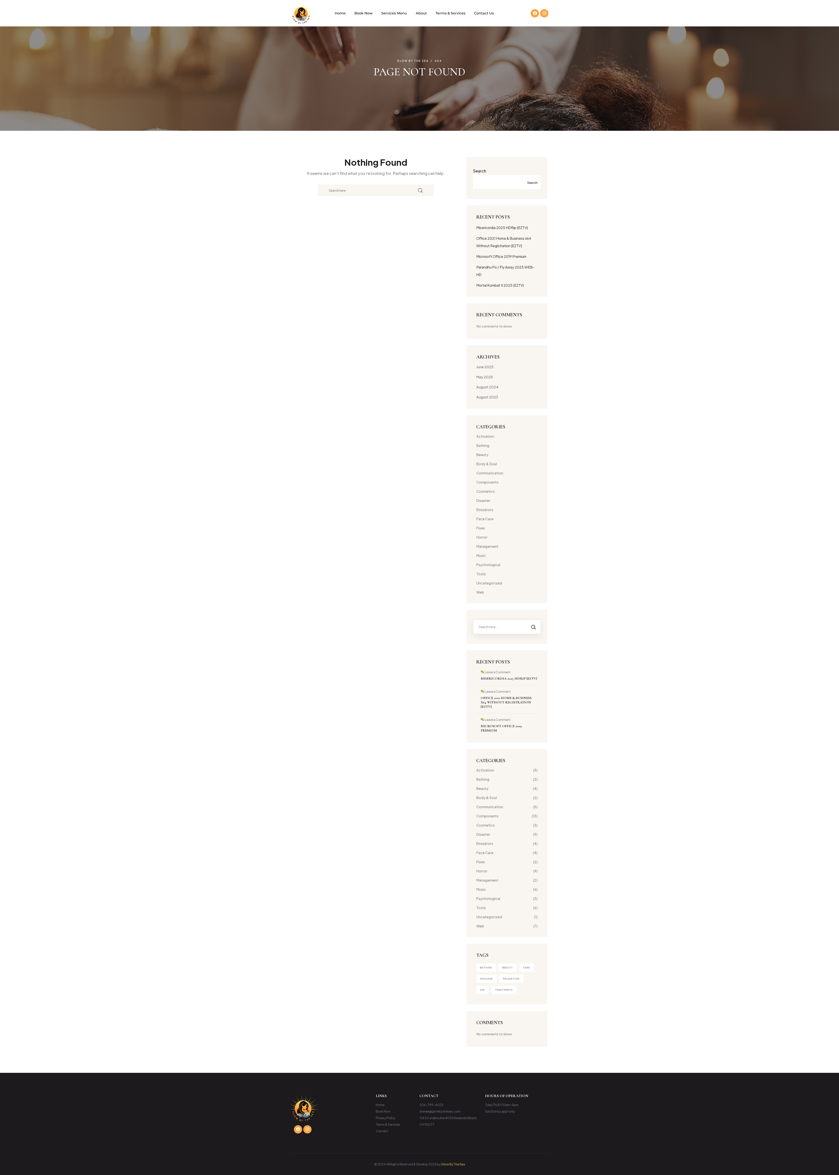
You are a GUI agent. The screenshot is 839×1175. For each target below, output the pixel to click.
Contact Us (484, 13)
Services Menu (394, 13)
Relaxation (511, 978)
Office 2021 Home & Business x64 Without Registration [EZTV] (506, 702)
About (421, 13)
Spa (482, 990)
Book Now (363, 13)
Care (526, 967)
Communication (489, 473)
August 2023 (487, 397)
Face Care (484, 519)
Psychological (488, 564)
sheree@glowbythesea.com (440, 1111)
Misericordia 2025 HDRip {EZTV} (502, 227)
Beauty (482, 454)
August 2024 (487, 387)
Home (340, 13)
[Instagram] (544, 13)
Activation (485, 436)
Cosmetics (485, 491)
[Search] (534, 627)
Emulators (484, 509)
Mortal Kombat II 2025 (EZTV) (500, 285)
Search (479, 170)
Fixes (480, 528)
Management (487, 546)
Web (480, 592)
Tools (481, 574)
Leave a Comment (498, 672)
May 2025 (484, 377)
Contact (382, 1131)
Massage (486, 978)
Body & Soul (486, 464)
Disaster (483, 500)
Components (487, 482)
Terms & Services (450, 13)
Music (481, 555)
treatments (504, 990)
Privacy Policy (385, 1118)
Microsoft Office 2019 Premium (501, 256)
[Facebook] (535, 13)
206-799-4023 (431, 1105)
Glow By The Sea (453, 1164)
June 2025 (485, 367)
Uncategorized (489, 583)
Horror (481, 537)
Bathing (482, 445)
